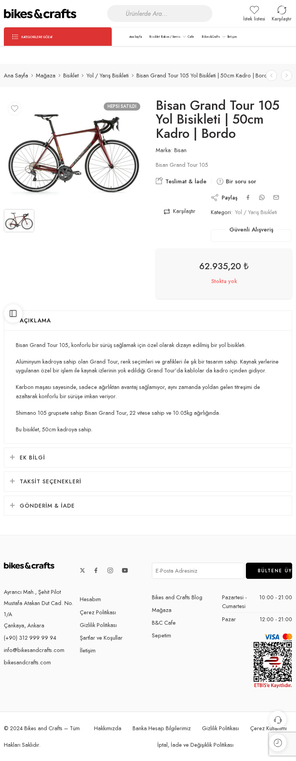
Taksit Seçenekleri (50, 481)
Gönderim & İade (47, 505)
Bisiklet (71, 75)
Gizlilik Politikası (98, 625)
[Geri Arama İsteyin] (277, 719)
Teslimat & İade (185, 181)
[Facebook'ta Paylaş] (248, 197)
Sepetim (161, 635)
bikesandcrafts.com (27, 662)
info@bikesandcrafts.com (34, 650)
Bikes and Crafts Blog (177, 597)
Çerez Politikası (98, 612)
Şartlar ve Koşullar (101, 638)
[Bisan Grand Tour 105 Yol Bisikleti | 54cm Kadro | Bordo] (271, 75)
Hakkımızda (107, 728)
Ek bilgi (32, 457)
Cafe (191, 36)
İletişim (232, 36)
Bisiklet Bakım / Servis (164, 36)
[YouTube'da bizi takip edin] (124, 570)
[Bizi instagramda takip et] (110, 570)
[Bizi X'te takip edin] (82, 570)
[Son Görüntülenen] (277, 742)
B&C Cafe (164, 623)
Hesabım (90, 599)
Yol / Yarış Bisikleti (107, 75)
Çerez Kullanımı (268, 728)
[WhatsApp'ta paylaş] (262, 197)
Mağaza (46, 75)
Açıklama (35, 320)
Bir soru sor (240, 181)
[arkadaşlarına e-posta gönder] (276, 197)
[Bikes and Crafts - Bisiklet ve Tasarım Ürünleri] (40, 13)
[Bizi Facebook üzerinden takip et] (96, 570)
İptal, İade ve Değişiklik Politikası (195, 745)
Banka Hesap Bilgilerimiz (162, 728)
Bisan (180, 150)
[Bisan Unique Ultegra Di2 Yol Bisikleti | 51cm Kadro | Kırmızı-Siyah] (286, 75)
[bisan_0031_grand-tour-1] (74, 151)
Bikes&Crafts (211, 36)
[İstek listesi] (14, 108)
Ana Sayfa (135, 36)
